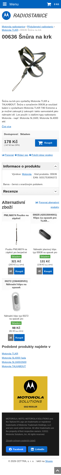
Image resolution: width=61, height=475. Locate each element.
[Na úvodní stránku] (30, 15)
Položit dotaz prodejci (42, 155)
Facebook (18, 449)
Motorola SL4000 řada (14, 357)
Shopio (49, 461)
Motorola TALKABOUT (14, 366)
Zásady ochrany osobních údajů (20, 441)
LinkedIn (39, 449)
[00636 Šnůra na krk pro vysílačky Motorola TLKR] (30, 69)
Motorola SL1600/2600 (14, 362)
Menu (14, 4)
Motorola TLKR (10, 353)
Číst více (6, 126)
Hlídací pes (22, 155)
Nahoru (58, 469)
